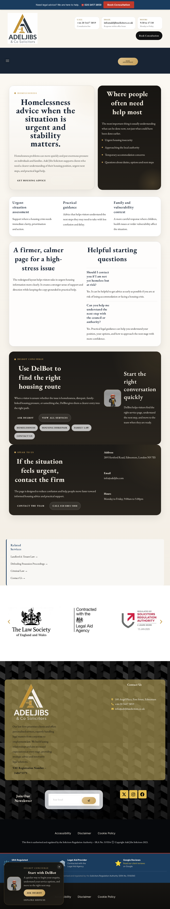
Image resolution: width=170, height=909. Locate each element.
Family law (81, 427)
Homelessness (26, 427)
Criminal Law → (19, 571)
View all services (55, 417)
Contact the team (30, 505)
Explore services (34, 900)
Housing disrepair (54, 427)
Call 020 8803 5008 (65, 505)
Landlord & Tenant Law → (24, 556)
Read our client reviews (134, 863)
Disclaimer (84, 833)
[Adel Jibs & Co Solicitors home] (36, 28)
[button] (7, 61)
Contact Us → (18, 578)
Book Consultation (118, 4)
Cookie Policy (106, 833)
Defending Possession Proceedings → (29, 563)
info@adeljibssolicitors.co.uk (118, 22)
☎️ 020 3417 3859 (91, 4)
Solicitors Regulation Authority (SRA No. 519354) (112, 876)
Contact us (25, 436)
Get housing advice (31, 180)
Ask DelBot (25, 417)
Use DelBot (62, 180)
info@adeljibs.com (114, 478)
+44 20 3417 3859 (86, 22)
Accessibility (63, 833)
